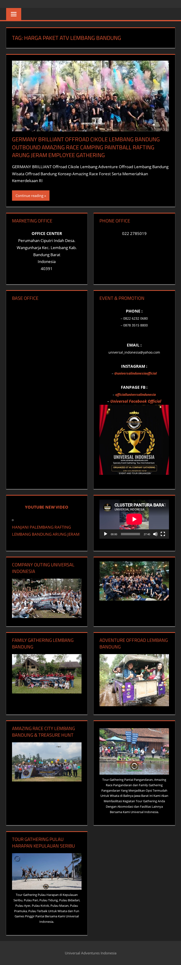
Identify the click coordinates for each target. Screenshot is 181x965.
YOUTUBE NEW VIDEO (46, 507)
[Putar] (105, 534)
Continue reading (29, 195)
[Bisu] (155, 534)
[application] (134, 519)
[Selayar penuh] (162, 534)
